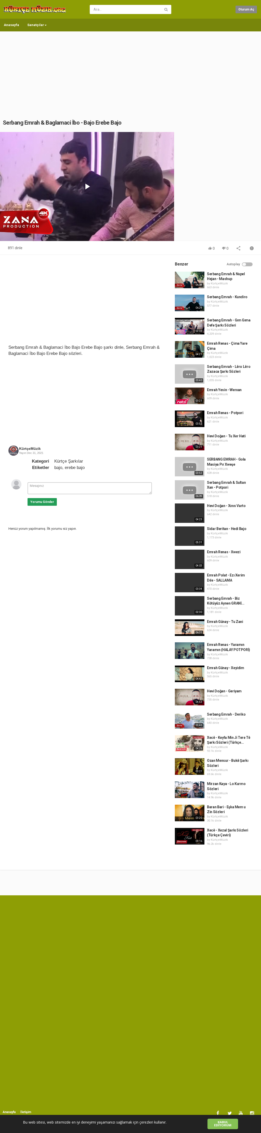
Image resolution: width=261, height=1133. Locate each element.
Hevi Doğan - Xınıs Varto (226, 506)
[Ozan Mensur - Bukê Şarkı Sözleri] (189, 766)
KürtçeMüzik (30, 449)
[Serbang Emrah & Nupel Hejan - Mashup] (189, 280)
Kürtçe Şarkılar (68, 461)
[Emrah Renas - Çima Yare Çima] (189, 349)
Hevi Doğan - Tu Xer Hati (226, 436)
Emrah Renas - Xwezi (223, 552)
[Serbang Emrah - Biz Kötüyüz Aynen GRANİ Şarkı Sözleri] (189, 606)
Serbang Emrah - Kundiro (227, 297)
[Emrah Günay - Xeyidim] (189, 674)
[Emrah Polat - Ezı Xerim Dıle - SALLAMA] (189, 582)
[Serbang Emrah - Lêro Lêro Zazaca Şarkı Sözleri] (189, 374)
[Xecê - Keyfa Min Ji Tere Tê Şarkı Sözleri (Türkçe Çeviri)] (189, 743)
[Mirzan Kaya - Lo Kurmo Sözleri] (189, 789)
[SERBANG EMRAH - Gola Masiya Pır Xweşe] (189, 466)
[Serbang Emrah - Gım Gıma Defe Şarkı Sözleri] (189, 326)
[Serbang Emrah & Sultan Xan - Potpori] (189, 490)
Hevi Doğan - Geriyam (224, 691)
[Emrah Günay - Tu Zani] (189, 627)
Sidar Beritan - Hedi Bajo (226, 529)
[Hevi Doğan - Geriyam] (189, 697)
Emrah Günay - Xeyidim (225, 668)
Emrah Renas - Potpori (225, 413)
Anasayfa (11, 25)
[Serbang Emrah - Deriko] (189, 720)
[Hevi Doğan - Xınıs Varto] (189, 513)
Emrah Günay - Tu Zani (225, 622)
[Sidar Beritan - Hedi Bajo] (189, 536)
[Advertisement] (130, 70)
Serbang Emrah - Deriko (226, 714)
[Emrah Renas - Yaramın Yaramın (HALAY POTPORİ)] (189, 650)
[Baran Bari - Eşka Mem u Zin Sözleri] (189, 813)
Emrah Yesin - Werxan (224, 390)
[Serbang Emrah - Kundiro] (189, 303)
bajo (58, 467)
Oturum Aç (246, 9)
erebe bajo (75, 467)
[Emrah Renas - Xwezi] (189, 559)
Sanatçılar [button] (35, 25)
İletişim (25, 1112)
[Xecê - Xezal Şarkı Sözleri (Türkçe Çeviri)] (189, 836)
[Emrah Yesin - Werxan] (189, 396)
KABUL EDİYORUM (222, 1124)
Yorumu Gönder (42, 502)
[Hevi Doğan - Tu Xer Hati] (189, 442)
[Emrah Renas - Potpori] (189, 419)
